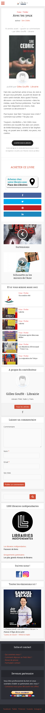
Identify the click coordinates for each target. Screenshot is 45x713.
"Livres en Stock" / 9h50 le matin (17, 634)
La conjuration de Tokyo (28, 358)
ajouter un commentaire (30, 29)
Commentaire (9, 427)
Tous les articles (22, 407)
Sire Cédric (26, 20)
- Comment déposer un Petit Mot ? (18, 657)
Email (7, 462)
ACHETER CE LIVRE (22, 167)
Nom (6, 451)
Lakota (21, 312)
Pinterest (21, 709)
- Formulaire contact (12, 663)
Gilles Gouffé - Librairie (25, 31)
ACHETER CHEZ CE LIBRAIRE (22, 143)
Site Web (7, 473)
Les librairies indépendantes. (15, 546)
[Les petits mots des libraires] (22, 3)
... (22, 26)
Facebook (7, 709)
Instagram (38, 709)
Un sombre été (24, 295)
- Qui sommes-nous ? (12, 654)
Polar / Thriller (22, 12)
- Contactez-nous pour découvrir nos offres (21, 686)
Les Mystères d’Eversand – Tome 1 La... (29, 348)
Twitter (14, 709)
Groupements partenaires (14, 555)
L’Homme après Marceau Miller (29, 336)
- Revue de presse (11, 660)
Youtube (29, 709)
